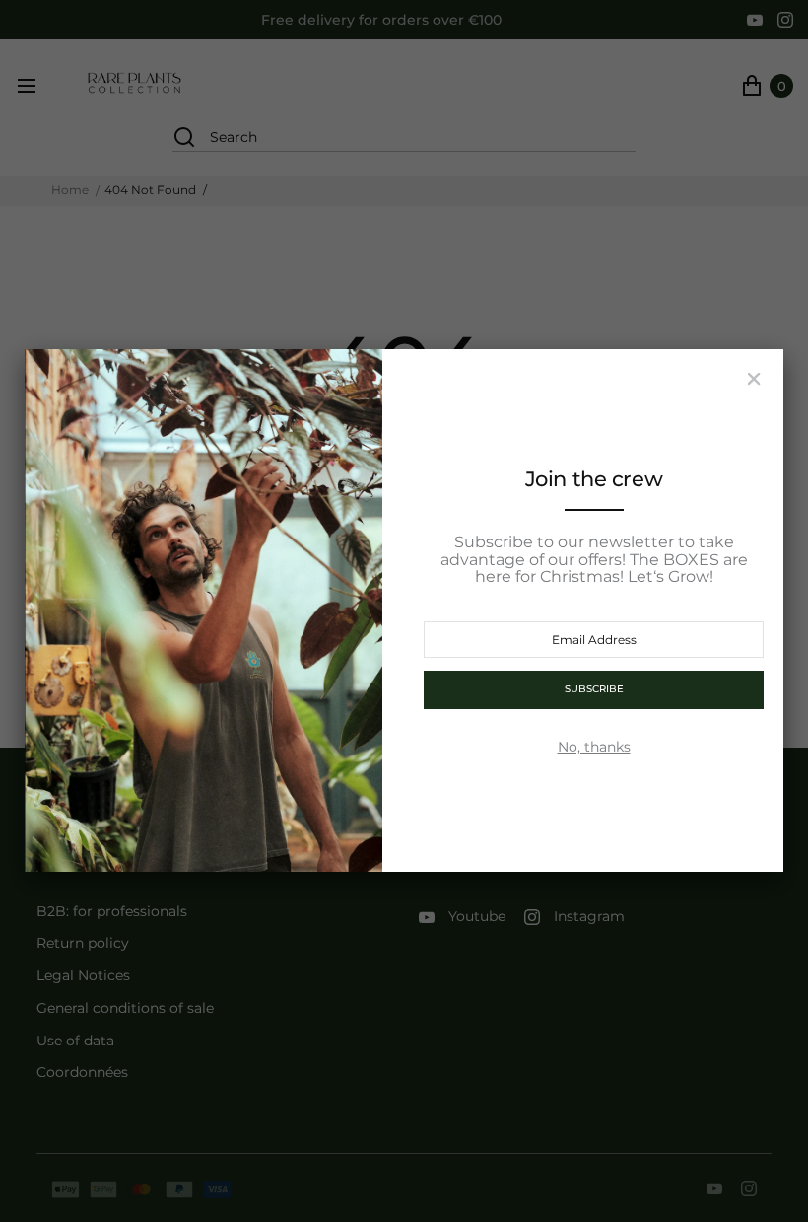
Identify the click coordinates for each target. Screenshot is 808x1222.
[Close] (754, 379)
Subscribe (594, 688)
